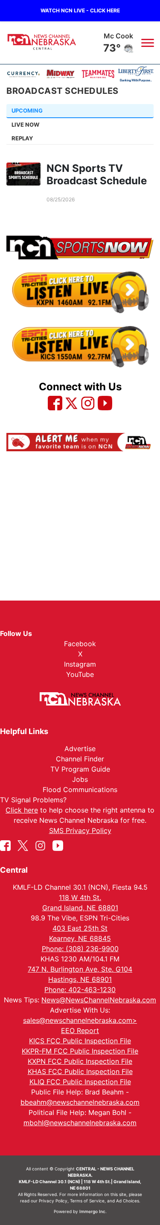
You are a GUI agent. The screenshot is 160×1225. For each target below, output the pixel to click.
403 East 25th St (80, 928)
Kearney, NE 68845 (80, 938)
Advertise (80, 748)
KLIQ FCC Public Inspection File (80, 1081)
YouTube (80, 674)
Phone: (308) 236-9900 (80, 948)
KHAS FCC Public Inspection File (80, 1071)
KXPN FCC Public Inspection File (80, 1061)
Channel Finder (80, 759)
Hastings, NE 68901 (80, 979)
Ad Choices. (128, 1200)
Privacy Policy (53, 1200)
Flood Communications (80, 789)
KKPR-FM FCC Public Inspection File (80, 1051)
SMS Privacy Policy (80, 830)
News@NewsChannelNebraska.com (98, 1000)
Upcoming (27, 110)
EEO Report (80, 1030)
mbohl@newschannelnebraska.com (80, 1122)
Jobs (80, 779)
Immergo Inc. (93, 1211)
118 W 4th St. (80, 897)
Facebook (80, 643)
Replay (22, 138)
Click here (22, 810)
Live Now (25, 124)
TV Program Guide (80, 769)
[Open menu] (147, 42)
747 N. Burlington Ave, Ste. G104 (80, 969)
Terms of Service (87, 1200)
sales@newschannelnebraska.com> (80, 1020)
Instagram (80, 664)
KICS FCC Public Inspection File (80, 1040)
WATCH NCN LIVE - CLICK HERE (80, 10)
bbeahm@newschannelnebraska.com (80, 1102)
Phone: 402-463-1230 (80, 989)
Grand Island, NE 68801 (80, 907)
